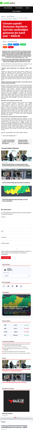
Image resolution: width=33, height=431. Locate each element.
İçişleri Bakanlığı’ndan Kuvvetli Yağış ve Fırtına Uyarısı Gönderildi (15, 349)
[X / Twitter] (8, 286)
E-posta (4, 237)
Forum (27, 7)
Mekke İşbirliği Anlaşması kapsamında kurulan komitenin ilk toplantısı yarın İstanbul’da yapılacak (16, 344)
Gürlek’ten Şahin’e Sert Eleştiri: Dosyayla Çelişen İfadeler (16, 353)
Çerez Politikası (16, 11)
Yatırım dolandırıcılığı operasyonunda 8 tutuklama (15, 346)
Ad (2, 231)
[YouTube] (17, 286)
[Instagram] (12, 286)
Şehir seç (6, 272)
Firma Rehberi (19, 7)
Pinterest (11, 47)
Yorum (3, 217)
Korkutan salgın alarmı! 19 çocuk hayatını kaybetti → (23, 141)
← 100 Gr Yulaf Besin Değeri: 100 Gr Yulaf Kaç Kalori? (8, 141)
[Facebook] (4, 286)
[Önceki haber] (25, 296)
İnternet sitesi (5, 243)
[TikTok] (21, 286)
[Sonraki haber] (28, 296)
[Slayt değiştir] (13, 417)
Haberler (3, 16)
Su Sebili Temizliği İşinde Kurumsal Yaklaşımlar (14, 351)
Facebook (16, 44)
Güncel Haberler (8, 7)
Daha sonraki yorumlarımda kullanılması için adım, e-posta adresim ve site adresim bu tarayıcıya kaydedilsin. (16, 252)
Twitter (10, 44)
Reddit (5, 47)
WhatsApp (23, 44)
